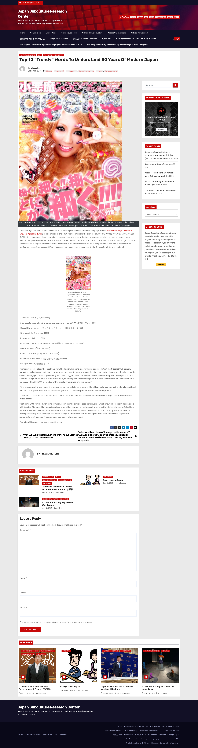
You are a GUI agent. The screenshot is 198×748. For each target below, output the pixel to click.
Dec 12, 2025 (108, 483)
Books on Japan (48, 477)
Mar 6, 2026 (47, 492)
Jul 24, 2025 (108, 693)
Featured (115, 651)
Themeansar (61, 735)
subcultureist (58, 492)
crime (57, 477)
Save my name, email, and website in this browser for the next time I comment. (57, 622)
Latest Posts (51, 33)
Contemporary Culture (28, 55)
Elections (107, 651)
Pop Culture (48, 55)
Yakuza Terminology (139, 33)
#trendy (99, 71)
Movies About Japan (65, 480)
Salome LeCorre (123, 693)
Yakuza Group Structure (92, 33)
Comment (25, 530)
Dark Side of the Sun (49, 480)
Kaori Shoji (57, 508)
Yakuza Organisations (117, 33)
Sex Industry (58, 55)
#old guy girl (59, 71)
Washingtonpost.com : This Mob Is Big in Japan (136, 39)
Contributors (35, 33)
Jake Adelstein (161, 17)
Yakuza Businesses (69, 33)
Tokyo (152, 17)
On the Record (125, 651)
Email (23, 592)
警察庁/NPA (106, 39)
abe (146, 17)
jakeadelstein (36, 68)
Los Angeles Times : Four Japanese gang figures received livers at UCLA (51, 44)
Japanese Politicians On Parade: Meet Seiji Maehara (117, 688)
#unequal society (111, 71)
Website (23, 607)
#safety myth (71, 71)
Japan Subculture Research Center (49, 707)
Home (22, 33)
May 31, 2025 (47, 508)
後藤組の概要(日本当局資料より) (32, 39)
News (39, 55)
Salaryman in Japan (113, 480)
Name (23, 578)
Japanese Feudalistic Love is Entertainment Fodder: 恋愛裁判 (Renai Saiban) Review (58, 489)
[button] (172, 38)
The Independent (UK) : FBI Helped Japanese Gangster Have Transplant (117, 44)
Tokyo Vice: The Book (59, 39)
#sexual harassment (86, 71)
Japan (133, 17)
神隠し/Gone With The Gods (85, 39)
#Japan (49, 71)
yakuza (140, 17)
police (170, 17)
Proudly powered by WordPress (30, 735)
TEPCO (176, 17)
